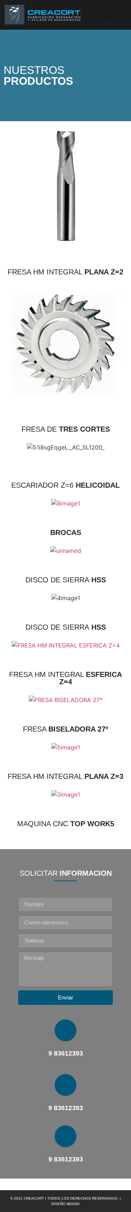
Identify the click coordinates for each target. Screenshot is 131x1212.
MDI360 (73, 1204)
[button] (108, 15)
